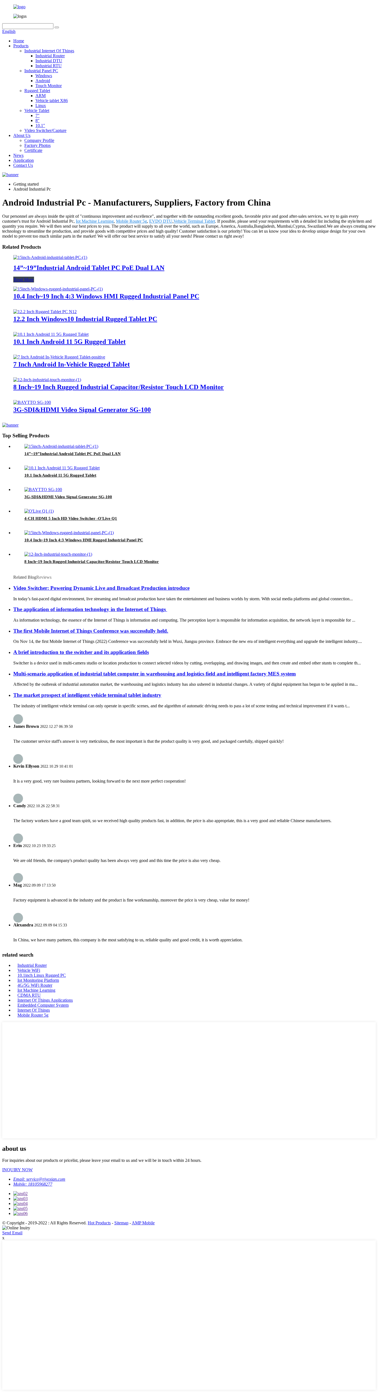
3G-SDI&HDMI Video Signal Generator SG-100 (82, 409)
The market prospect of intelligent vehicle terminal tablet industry (87, 695)
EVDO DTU (160, 221)
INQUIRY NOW (17, 1169)
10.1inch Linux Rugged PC (41, 975)
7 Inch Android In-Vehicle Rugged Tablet (71, 364)
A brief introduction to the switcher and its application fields (81, 652)
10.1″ (40, 125)
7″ (37, 115)
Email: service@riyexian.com (39, 1179)
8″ (37, 120)
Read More (23, 279)
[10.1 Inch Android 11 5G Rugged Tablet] (51, 334)
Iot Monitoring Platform (38, 980)
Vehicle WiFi (28, 970)
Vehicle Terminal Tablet (194, 221)
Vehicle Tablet (36, 110)
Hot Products (99, 1222)
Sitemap (121, 1222)
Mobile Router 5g (131, 221)
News (18, 155)
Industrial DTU (48, 60)
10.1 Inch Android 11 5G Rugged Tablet (69, 341)
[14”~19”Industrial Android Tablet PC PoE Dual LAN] (50, 257)
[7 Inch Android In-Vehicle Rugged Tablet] (59, 357)
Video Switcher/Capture (45, 130)
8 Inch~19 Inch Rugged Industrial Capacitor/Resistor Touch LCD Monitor (118, 387)
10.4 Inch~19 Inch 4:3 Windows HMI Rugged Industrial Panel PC (106, 296)
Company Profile (39, 140)
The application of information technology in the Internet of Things (90, 609)
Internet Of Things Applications (45, 1000)
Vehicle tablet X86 (51, 100)
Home (18, 40)
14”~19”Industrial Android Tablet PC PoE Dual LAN (88, 267)
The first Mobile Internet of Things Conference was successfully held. (90, 631)
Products (21, 45)
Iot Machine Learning (95, 221)
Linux (40, 105)
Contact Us (23, 165)
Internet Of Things (33, 1010)
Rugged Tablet (37, 90)
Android (42, 80)
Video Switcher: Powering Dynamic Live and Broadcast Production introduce (101, 588)
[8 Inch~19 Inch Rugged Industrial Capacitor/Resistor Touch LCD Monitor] (47, 379)
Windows (43, 75)
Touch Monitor (48, 85)
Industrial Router (50, 55)
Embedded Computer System (43, 1005)
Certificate (33, 150)
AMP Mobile (143, 1222)
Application (23, 160)
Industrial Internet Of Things (49, 50)
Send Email (12, 1232)
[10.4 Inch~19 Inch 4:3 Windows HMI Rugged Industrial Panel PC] (58, 289)
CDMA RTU (29, 995)
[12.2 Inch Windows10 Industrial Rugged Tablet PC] (45, 311)
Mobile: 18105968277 (32, 1184)
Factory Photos (37, 145)
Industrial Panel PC (41, 70)
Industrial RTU (48, 65)
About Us (21, 135)
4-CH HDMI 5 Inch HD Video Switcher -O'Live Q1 (70, 518)
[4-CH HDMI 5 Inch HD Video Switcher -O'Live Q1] (39, 511)
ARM (40, 95)
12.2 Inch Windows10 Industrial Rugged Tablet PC (85, 319)
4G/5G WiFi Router (34, 985)
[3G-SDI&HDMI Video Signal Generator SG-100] (32, 402)
